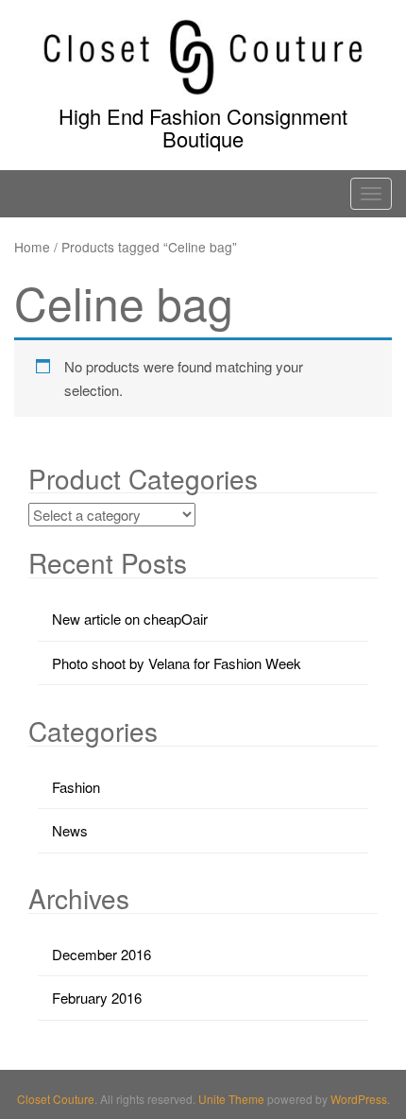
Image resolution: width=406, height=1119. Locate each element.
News (70, 830)
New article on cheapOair (130, 618)
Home (32, 246)
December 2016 (101, 954)
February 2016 (97, 997)
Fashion (76, 787)
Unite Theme (231, 1099)
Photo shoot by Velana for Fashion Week (176, 663)
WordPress (358, 1099)
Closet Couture (55, 1099)
